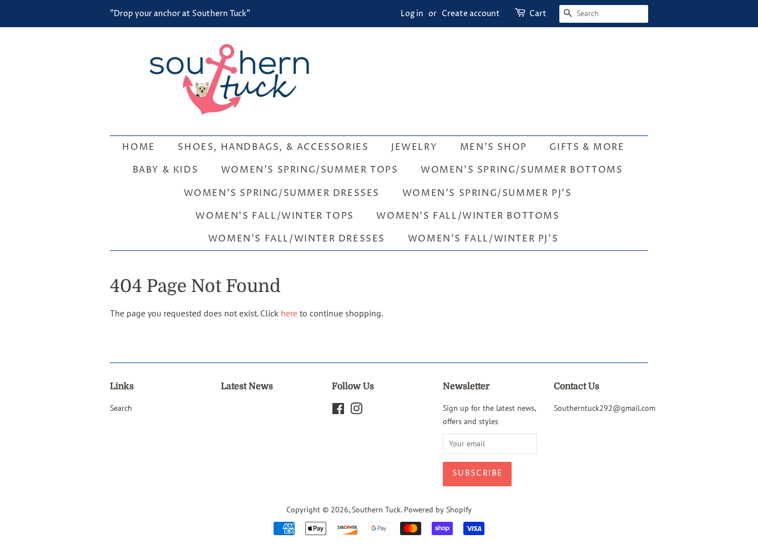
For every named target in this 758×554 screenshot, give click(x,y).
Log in (412, 13)
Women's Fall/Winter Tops (274, 216)
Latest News (247, 386)
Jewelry (414, 147)
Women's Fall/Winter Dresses (296, 239)
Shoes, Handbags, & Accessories (273, 147)
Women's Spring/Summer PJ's (487, 193)
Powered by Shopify (438, 510)
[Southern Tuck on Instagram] (356, 411)
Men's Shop (493, 147)
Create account (471, 13)
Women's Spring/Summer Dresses (282, 193)
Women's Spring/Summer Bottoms (522, 170)
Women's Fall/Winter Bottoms (467, 216)
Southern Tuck (376, 510)
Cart (538, 13)
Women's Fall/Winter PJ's (483, 239)
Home (138, 147)
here (289, 313)
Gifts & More (586, 147)
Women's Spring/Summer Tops (309, 170)
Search (121, 408)
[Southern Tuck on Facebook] (338, 411)
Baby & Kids (166, 170)
